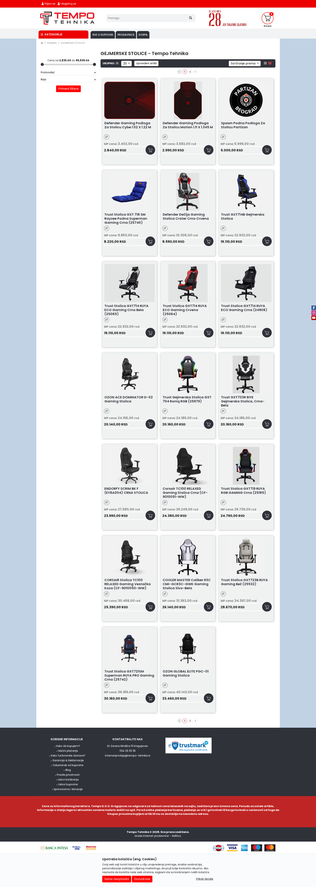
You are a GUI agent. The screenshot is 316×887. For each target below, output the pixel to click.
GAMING (52, 43)
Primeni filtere (68, 89)
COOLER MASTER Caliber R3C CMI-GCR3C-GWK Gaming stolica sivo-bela (187, 584)
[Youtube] (313, 317)
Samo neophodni (116, 879)
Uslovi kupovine (68, 784)
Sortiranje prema (243, 63)
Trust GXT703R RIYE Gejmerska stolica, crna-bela (243, 401)
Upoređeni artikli (146, 63)
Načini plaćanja (68, 751)
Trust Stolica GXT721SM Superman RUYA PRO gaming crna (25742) (129, 675)
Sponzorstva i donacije (68, 789)
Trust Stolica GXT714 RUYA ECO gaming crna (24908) (244, 308)
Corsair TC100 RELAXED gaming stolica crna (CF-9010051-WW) (185, 493)
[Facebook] (313, 307)
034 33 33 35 (128, 751)
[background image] (19, 383)
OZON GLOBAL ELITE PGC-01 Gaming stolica (186, 673)
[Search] (190, 18)
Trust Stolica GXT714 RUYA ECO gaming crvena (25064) (185, 310)
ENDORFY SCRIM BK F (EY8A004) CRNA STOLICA (126, 491)
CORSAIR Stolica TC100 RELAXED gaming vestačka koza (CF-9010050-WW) (127, 584)
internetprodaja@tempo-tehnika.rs (127, 755)
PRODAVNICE (126, 35)
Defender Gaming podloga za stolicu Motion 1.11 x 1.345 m (188, 125)
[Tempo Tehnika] (67, 18)
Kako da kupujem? (68, 746)
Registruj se (68, 4)
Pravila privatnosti (68, 775)
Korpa (143, 35)
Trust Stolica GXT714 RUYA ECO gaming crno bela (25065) (126, 310)
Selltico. (177, 836)
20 (125, 63)
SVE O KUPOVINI (102, 35)
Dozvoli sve (142, 879)
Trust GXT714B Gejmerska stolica (242, 216)
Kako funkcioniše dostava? (68, 755)
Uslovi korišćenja (68, 779)
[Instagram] (313, 312)
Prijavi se (49, 4)
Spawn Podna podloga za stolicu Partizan (243, 125)
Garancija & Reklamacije (68, 760)
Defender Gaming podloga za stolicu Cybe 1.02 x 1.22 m (127, 125)
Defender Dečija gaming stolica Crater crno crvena (186, 216)
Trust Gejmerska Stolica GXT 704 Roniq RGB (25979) (187, 399)
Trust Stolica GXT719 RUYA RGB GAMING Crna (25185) (243, 491)
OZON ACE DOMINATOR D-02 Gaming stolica (128, 399)
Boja (43, 79)
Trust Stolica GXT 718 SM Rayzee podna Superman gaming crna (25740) (125, 218)
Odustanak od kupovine (68, 765)
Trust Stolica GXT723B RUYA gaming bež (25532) (244, 582)
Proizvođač (48, 72)
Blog (68, 770)
